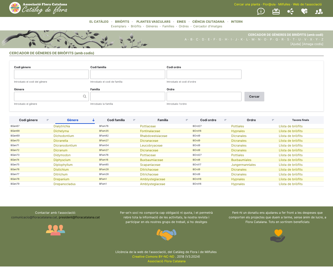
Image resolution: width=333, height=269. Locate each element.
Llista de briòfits (291, 126)
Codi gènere (22, 67)
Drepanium (61, 179)
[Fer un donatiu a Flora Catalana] (276, 14)
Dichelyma (61, 131)
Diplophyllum (63, 165)
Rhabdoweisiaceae (153, 136)
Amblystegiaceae (152, 179)
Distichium (61, 169)
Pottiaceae (148, 126)
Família (95, 89)
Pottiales (237, 126)
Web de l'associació (307, 4)
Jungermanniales (243, 165)
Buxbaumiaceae (151, 160)
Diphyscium (62, 160)
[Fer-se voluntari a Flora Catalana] (304, 13)
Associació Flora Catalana (167, 261)
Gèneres (152, 26)
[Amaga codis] (312, 44)
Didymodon (62, 155)
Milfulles (284, 4)
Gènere (19, 89)
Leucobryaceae (151, 145)
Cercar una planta (247, 4)
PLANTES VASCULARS (153, 21)
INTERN (237, 21)
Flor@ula (269, 4)
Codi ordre (174, 67)
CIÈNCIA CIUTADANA (208, 21)
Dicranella (61, 140)
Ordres (184, 26)
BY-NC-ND (153, 256)
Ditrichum (61, 174)
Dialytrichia (62, 126)
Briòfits (136, 26)
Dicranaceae (149, 140)
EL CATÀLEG (98, 21)
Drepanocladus (65, 184)
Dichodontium (64, 136)
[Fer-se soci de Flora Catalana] (319, 14)
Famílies (168, 26)
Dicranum (60, 150)
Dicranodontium (65, 145)
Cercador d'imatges (207, 26)
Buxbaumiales (241, 160)
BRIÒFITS (122, 21)
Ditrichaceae (149, 169)
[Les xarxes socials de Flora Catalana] (290, 13)
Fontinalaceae (150, 131)
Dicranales (238, 136)
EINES (181, 21)
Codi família (98, 67)
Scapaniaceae (150, 165)
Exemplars (118, 26)
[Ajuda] (295, 44)
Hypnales (238, 131)
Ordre (171, 89)
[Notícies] (261, 14)
